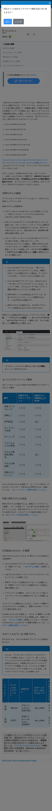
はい (7, 21)
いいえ (18, 21)
